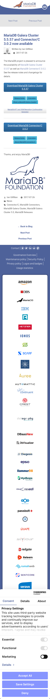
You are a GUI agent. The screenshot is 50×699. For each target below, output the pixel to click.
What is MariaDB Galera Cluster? (25, 102)
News (9, 201)
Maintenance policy (16, 259)
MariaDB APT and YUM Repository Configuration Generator (25, 111)
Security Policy (35, 259)
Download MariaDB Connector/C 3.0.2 (25, 127)
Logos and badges (32, 263)
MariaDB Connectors (30, 205)
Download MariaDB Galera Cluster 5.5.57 (25, 87)
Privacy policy (14, 263)
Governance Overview (24, 255)
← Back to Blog (25, 226)
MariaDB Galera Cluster (15, 208)
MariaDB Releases (24, 212)
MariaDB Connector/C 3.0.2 (33, 68)
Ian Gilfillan (27, 49)
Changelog (32, 98)
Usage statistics (24, 268)
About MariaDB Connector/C (25, 142)
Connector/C (13, 205)
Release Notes (19, 98)
